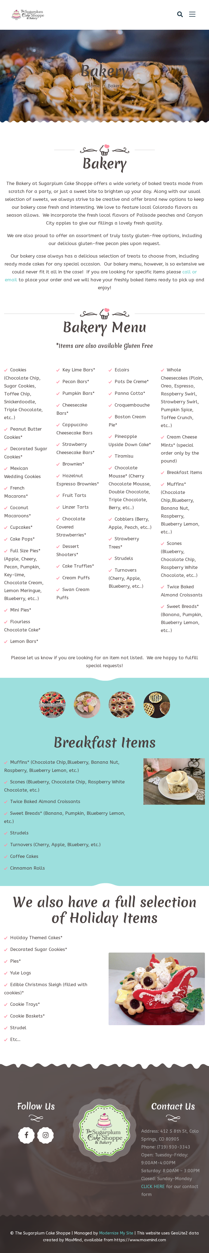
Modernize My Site (116, 1233)
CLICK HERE (153, 1186)
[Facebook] (26, 1135)
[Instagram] (45, 1135)
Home (93, 85)
